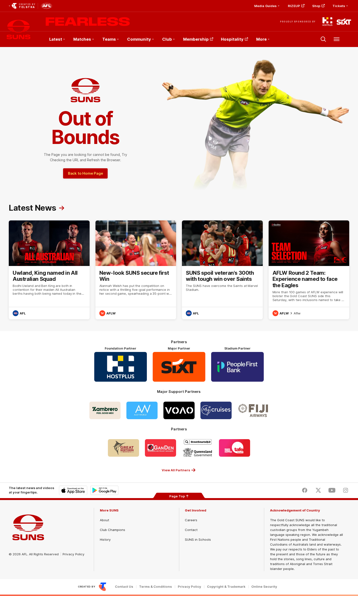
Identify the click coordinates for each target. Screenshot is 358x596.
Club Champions (112, 530)
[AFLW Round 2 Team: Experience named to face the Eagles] (309, 270)
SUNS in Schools (198, 539)
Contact (191, 530)
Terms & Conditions (155, 586)
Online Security (264, 586)
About (104, 520)
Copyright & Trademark (226, 586)
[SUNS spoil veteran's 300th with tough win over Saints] (222, 270)
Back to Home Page (85, 173)
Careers (191, 520)
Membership (196, 39)
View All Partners (176, 470)
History (105, 539)
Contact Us (124, 586)
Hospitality (232, 39)
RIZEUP (294, 6)
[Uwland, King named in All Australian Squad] (49, 270)
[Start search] (323, 39)
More (261, 39)
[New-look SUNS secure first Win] (135, 270)
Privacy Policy (74, 554)
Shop (316, 6)
